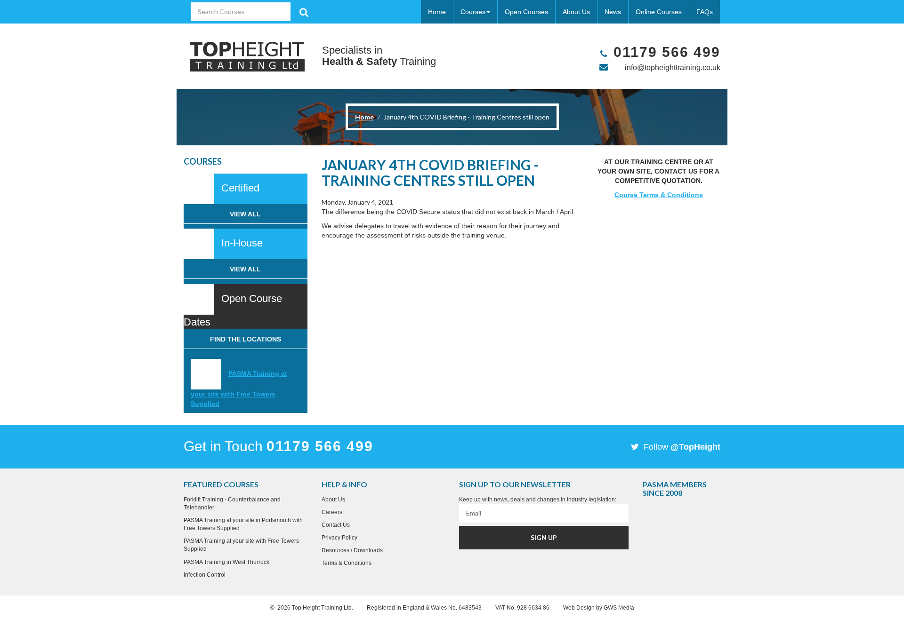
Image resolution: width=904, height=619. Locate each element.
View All (245, 214)
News (613, 12)
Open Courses (526, 12)
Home (437, 12)
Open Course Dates (233, 310)
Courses (472, 12)
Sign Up (544, 537)
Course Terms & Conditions (658, 194)
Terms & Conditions (346, 563)
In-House (242, 243)
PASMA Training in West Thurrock (226, 562)
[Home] (247, 56)
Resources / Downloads (352, 550)
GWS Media (619, 607)
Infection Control (205, 574)
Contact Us (336, 525)
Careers (332, 512)
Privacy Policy (339, 537)
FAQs (704, 12)
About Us (576, 12)
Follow (680, 447)
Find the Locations (245, 339)
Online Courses (659, 12)
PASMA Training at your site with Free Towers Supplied (239, 388)
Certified (240, 188)
